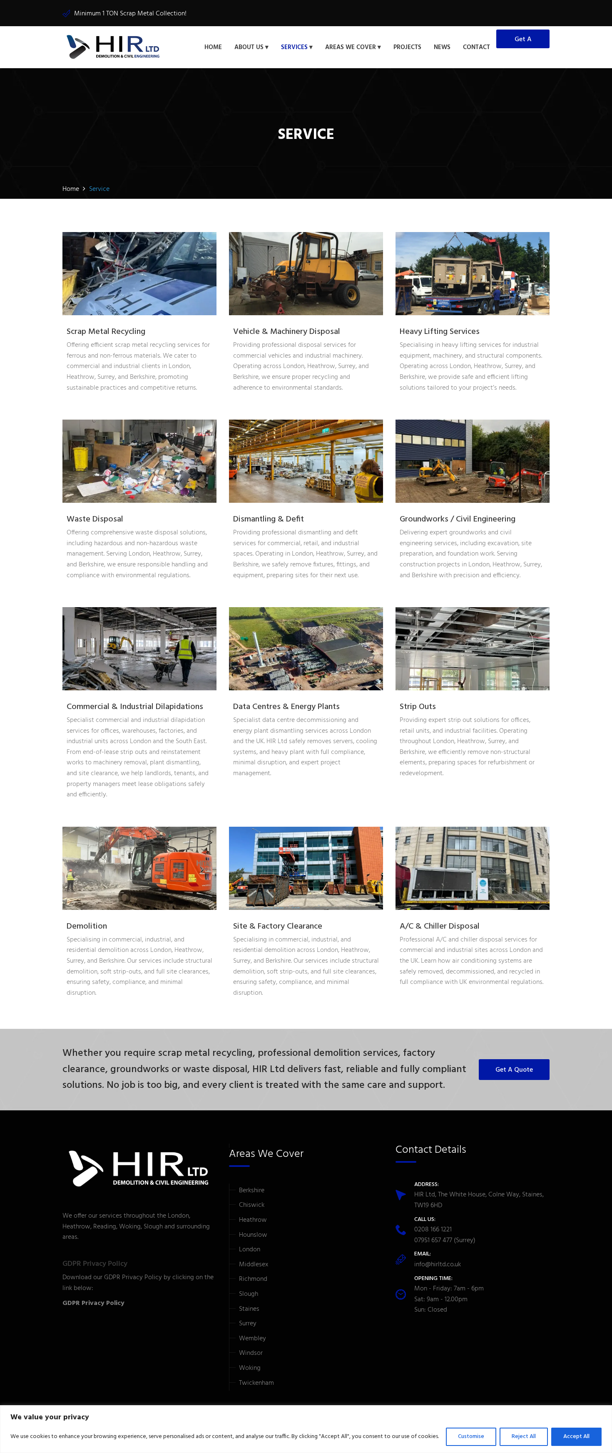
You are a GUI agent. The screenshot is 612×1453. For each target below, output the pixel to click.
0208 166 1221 (433, 1229)
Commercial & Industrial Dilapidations (135, 707)
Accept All (576, 1436)
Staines (249, 1309)
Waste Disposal (95, 519)
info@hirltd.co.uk (437, 1264)
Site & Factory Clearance (277, 926)
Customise (471, 1436)
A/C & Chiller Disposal (440, 926)
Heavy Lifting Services (440, 332)
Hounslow (253, 1235)
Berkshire (251, 1190)
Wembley (252, 1338)
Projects (407, 47)
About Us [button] (249, 47)
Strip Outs (418, 707)
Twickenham (256, 1383)
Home (213, 47)
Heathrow (253, 1220)
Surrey (247, 1323)
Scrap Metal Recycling (106, 332)
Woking (250, 1368)
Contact (476, 47)
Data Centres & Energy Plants (286, 707)
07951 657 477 (433, 1240)
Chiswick (251, 1205)
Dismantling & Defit (268, 519)
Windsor (251, 1353)
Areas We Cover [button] (350, 47)
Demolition (87, 926)
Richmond (253, 1279)
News (442, 47)
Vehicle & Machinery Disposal (286, 332)
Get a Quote (523, 41)
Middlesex (253, 1264)
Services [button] (294, 47)
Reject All (524, 1436)
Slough (248, 1294)
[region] (306, 1429)
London (249, 1249)
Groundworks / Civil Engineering (457, 519)
